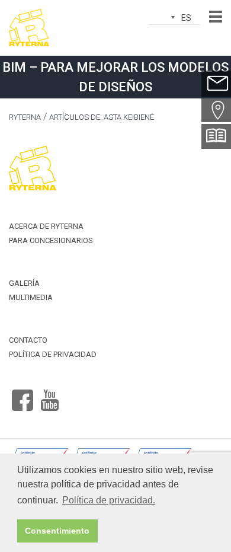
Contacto (28, 340)
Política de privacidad (53, 354)
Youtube (49, 395)
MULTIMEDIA (31, 297)
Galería (24, 283)
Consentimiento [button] (57, 530)
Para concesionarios (51, 240)
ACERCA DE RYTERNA (46, 226)
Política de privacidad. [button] (108, 500)
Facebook (22, 395)
